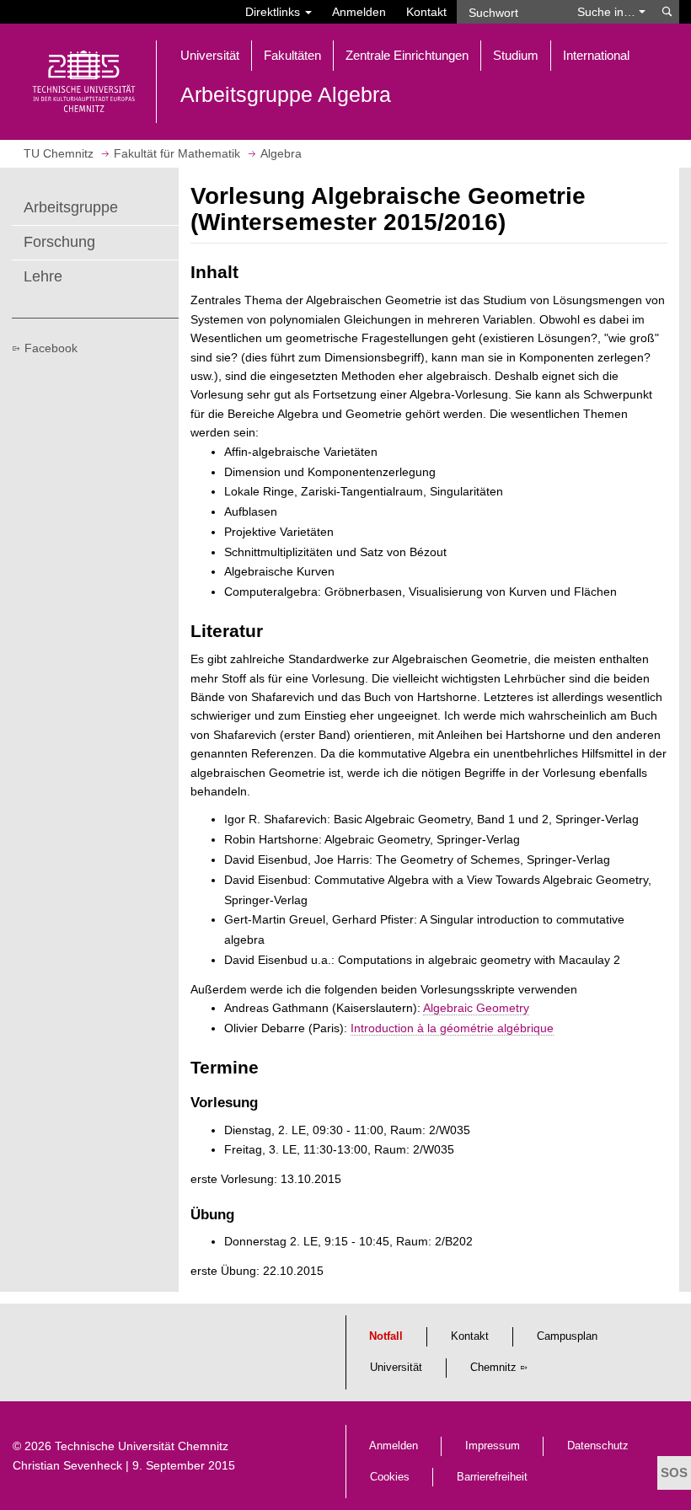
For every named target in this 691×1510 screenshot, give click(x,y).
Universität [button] (209, 55)
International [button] (596, 55)
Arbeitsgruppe (71, 207)
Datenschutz (598, 1446)
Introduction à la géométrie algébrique (452, 1028)
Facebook (51, 348)
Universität (396, 1367)
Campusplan (567, 1336)
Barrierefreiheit (492, 1477)
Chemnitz (493, 1367)
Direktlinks (274, 12)
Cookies (390, 1477)
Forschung (59, 241)
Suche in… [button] (608, 12)
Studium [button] (515, 55)
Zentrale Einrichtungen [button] (407, 55)
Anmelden (359, 12)
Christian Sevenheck (67, 1465)
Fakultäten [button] (292, 55)
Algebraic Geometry (476, 1008)
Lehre (43, 276)
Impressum (492, 1446)
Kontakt (426, 12)
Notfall (386, 1336)
